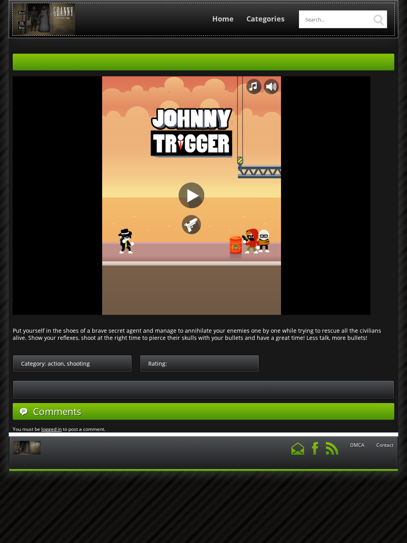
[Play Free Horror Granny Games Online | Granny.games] (44, 33)
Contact (384, 445)
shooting (78, 363)
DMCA (357, 445)
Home (223, 18)
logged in (51, 429)
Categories (265, 18)
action (56, 363)
